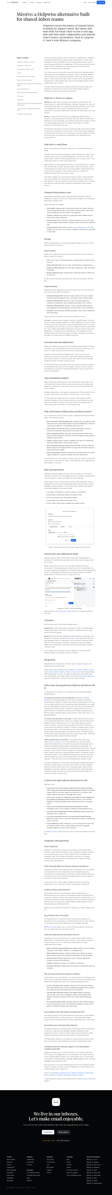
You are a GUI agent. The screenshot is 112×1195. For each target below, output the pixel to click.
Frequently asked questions (24, 114)
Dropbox (56, 672)
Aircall (50, 672)
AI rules (76, 638)
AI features (20, 96)
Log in (85, 2)
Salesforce (72, 670)
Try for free (101, 2)
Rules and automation (23, 89)
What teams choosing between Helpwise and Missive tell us (29, 104)
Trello (46, 672)
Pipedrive (86, 670)
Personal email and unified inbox (26, 76)
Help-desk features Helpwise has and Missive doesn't (29, 84)
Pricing (32, 2)
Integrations (20, 99)
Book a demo (92, 2)
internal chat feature (64, 611)
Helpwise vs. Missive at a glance (26, 62)
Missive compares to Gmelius (53, 1075)
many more (77, 672)
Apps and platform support (24, 80)
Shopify (62, 672)
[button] (25, 2)
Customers (39, 2)
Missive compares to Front (62, 1073)
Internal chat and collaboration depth (27, 92)
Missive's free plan (50, 927)
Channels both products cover (25, 69)
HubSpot (79, 670)
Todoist (67, 672)
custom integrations (87, 676)
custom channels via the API (81, 227)
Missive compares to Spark (74, 1075)
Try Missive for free (50, 831)
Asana (91, 670)
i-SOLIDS (58, 742)
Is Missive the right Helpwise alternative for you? (29, 109)
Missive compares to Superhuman (83, 1073)
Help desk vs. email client (24, 65)
